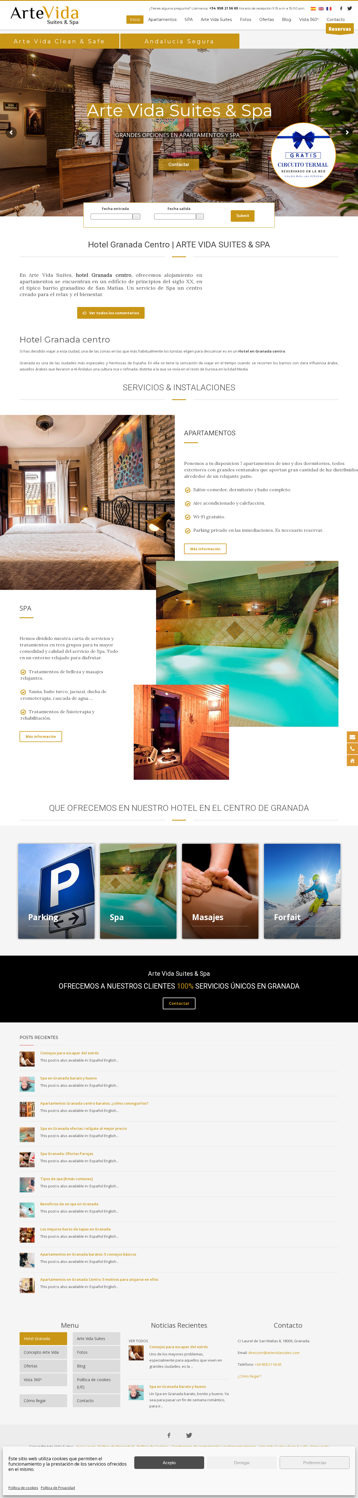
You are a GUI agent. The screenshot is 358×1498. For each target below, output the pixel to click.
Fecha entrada (115, 208)
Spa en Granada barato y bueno (68, 1078)
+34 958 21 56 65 (268, 1364)
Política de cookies (23, 1487)
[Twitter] (349, 8)
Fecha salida (179, 208)
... (136, 216)
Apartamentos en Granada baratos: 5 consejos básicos (88, 1254)
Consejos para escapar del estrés (69, 1052)
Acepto (169, 1462)
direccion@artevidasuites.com (274, 1352)
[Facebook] (341, 8)
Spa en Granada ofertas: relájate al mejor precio (83, 1128)
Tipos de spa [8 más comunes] (66, 1178)
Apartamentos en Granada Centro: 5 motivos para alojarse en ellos (99, 1279)
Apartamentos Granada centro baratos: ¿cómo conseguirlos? (94, 1103)
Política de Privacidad (58, 1487)
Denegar (242, 1462)
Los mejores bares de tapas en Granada (75, 1229)
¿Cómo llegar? (249, 1376)
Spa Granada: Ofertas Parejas (66, 1153)
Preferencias (314, 1462)
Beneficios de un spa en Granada (69, 1203)
